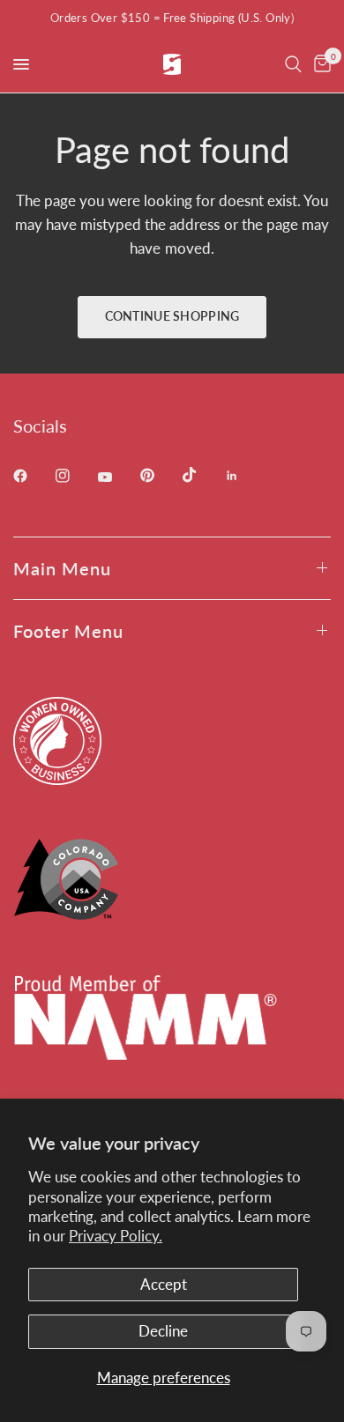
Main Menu (62, 568)
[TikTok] (202, 474)
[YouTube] (117, 477)
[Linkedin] (244, 475)
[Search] (293, 64)
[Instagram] (75, 475)
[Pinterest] (159, 474)
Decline (163, 1331)
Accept (163, 1284)
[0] (319, 64)
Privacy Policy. (115, 1235)
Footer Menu (68, 630)
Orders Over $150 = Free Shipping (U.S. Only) (172, 18)
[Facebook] (32, 475)
